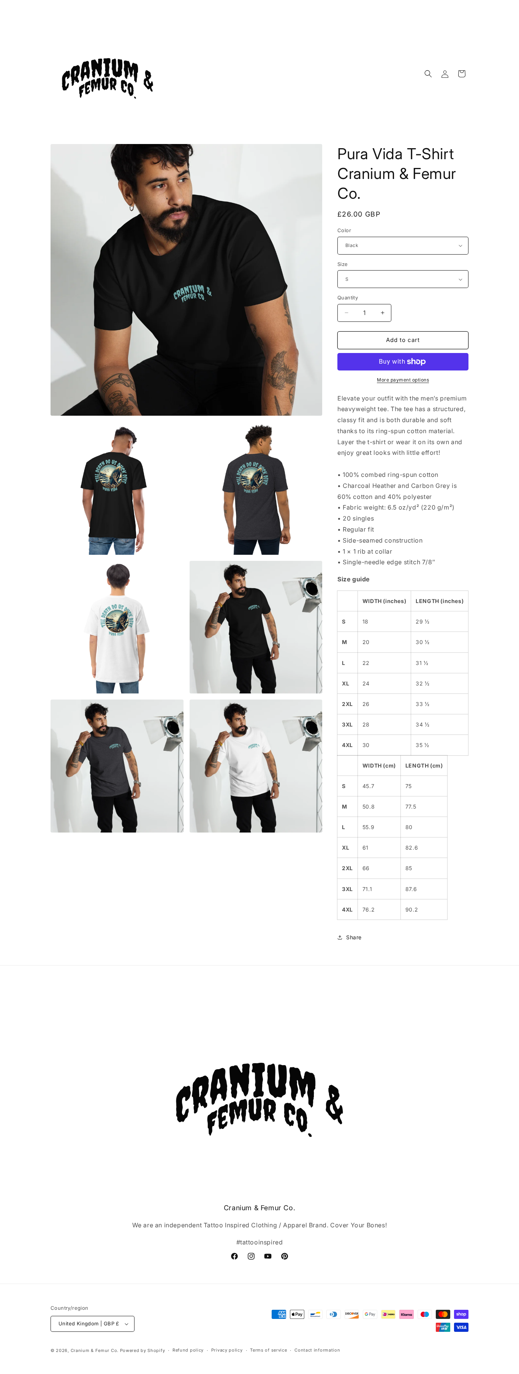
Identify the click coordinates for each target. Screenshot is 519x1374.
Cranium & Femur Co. (95, 1350)
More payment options (403, 380)
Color (344, 230)
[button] (428, 73)
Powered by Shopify (142, 1350)
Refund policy (188, 1350)
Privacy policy (227, 1350)
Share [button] (354, 937)
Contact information (317, 1350)
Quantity (347, 297)
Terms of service (268, 1350)
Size (342, 264)
